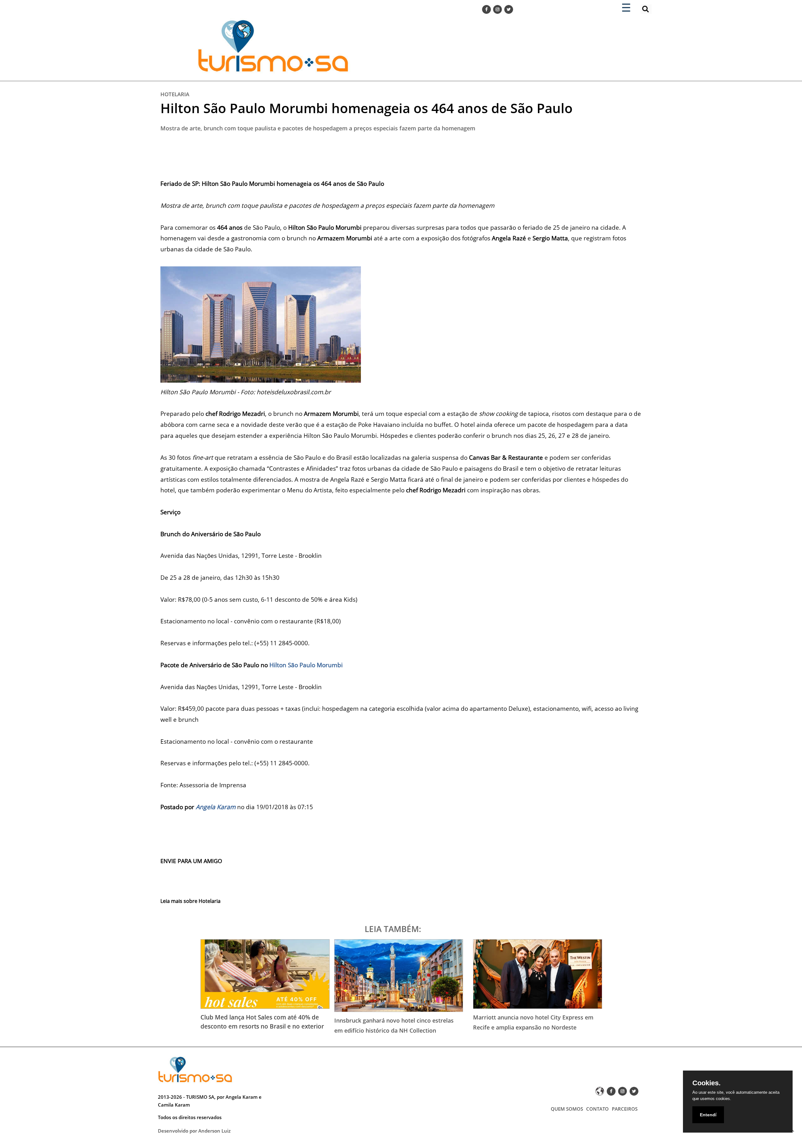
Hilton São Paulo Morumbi (306, 665)
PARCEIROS (625, 1109)
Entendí (708, 1114)
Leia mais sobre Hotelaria (190, 901)
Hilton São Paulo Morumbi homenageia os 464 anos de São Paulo (366, 108)
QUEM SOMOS (567, 1109)
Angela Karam (216, 807)
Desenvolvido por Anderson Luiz (194, 1131)
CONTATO (597, 1109)
